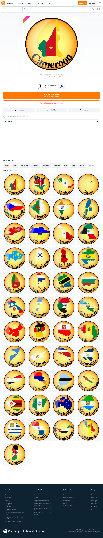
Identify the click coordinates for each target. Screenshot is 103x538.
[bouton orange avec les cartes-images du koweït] (88, 233)
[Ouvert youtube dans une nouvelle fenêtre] (43, 531)
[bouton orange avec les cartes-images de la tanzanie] (63, 282)
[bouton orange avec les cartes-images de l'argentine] (39, 307)
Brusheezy (8, 495)
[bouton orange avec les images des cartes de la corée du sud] (39, 258)
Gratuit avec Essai (51, 95)
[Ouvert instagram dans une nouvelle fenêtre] (27, 531)
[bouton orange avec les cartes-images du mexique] (63, 184)
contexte (46, 165)
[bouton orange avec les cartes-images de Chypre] (39, 356)
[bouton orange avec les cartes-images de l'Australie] (63, 405)
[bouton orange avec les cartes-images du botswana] (63, 380)
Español (92, 498)
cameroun (24, 165)
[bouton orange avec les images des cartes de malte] (63, 233)
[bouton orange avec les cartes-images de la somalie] (14, 356)
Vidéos (29, 3)
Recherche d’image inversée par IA (11, 513)
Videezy (7, 501)
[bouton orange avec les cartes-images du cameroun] (14, 184)
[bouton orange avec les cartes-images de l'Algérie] (39, 209)
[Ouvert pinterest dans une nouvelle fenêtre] (33, 531)
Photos (20, 3)
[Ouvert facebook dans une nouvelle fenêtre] (23, 531)
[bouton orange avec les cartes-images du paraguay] (39, 429)
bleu (65, 165)
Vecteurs (10, 3)
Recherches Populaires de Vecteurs (42, 504)
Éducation (8, 506)
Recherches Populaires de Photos (42, 509)
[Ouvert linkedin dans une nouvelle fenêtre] (30, 531)
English (92, 495)
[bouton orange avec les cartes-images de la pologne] (63, 331)
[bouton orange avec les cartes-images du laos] (14, 307)
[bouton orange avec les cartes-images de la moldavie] (88, 429)
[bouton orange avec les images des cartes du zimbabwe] (14, 405)
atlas (14, 165)
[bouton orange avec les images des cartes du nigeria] (39, 405)
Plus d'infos (8, 121)
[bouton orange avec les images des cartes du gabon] (88, 258)
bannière (57, 165)
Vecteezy (7, 498)
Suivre (61, 88)
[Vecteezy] (3, 3)
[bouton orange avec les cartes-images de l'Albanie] (63, 258)
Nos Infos (65, 501)
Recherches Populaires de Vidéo (42, 513)
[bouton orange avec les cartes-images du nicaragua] (88, 356)
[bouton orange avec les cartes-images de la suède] (88, 209)
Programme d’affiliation (41, 501)
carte (7, 165)
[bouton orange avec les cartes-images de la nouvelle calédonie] (88, 380)
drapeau (35, 165)
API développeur (10, 509)
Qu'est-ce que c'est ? (24, 117)
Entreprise (8, 504)
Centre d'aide (66, 495)
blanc (73, 165)
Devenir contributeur (66, 504)
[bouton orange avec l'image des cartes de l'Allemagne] (39, 331)
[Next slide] (95, 165)
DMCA (35, 498)
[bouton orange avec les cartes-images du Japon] (88, 184)
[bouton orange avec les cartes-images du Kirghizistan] (14, 233)
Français (93, 506)
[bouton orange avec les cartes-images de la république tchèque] (14, 209)
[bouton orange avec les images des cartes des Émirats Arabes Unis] (63, 429)
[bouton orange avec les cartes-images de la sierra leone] (88, 405)
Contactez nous (67, 498)
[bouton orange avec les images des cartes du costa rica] (63, 356)
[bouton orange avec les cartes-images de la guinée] (88, 331)
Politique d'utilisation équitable (87, 533)
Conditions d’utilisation (73, 531)
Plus (49, 3)
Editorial (40, 3)
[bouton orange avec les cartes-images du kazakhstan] (14, 258)
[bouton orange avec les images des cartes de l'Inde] (63, 209)
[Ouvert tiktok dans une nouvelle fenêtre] (36, 531)
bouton (82, 165)
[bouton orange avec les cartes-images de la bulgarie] (88, 282)
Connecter (91, 3)
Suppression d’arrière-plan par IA (14, 518)
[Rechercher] (92, 9)
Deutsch (93, 504)
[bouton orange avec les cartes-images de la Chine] (14, 331)
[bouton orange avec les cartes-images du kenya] (39, 184)
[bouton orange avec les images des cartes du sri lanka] (14, 282)
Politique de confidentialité (90, 531)
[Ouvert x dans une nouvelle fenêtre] (39, 531)
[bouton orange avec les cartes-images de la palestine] (14, 454)
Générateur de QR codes (13, 522)
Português (93, 501)
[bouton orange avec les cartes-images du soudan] (63, 307)
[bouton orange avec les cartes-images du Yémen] (14, 380)
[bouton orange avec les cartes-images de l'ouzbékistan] (88, 307)
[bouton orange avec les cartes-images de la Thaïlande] (39, 282)
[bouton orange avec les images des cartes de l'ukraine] (39, 233)
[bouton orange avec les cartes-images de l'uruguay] (14, 429)
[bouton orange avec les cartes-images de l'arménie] (39, 380)
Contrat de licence (39, 495)
